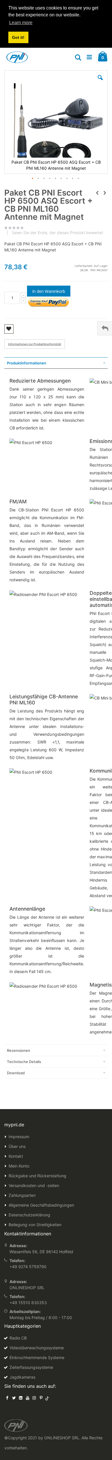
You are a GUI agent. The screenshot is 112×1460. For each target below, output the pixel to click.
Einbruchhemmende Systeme (36, 1357)
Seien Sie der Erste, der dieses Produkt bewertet (57, 232)
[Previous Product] (97, 193)
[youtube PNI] (27, 1397)
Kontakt (16, 1156)
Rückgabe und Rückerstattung (37, 1175)
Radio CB (18, 1337)
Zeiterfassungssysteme (31, 1367)
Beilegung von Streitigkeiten (35, 1224)
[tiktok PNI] (47, 1397)
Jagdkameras (22, 1377)
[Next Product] (104, 193)
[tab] (56, 363)
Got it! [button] (18, 37)
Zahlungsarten (22, 1195)
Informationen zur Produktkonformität (34, 344)
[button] (100, 81)
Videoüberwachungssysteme (36, 1347)
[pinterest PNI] (41, 1397)
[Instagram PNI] (34, 1397)
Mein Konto (19, 1165)
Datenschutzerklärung (29, 1214)
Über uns (17, 1146)
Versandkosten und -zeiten (34, 1185)
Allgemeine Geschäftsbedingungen (41, 1205)
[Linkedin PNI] (21, 1397)
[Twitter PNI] (14, 1397)
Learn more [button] (20, 22)
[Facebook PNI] (7, 1397)
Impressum (19, 1136)
